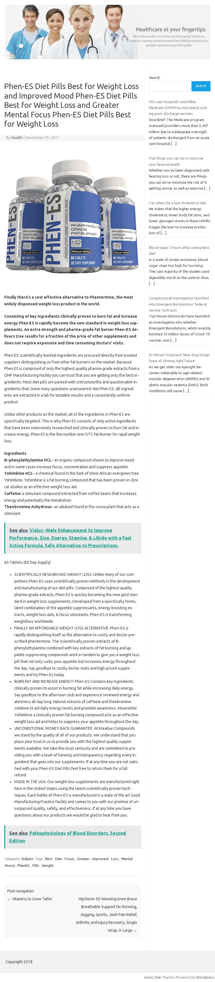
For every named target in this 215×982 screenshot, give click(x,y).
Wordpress (205, 977)
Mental (126, 859)
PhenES (23, 865)
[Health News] (107, 58)
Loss (114, 859)
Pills (35, 865)
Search (154, 77)
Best (48, 859)
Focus (69, 859)
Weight (47, 865)
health (17, 137)
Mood (10, 865)
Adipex (27, 859)
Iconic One (152, 977)
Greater (83, 859)
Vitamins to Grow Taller (29, 899)
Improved (100, 859)
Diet (58, 859)
